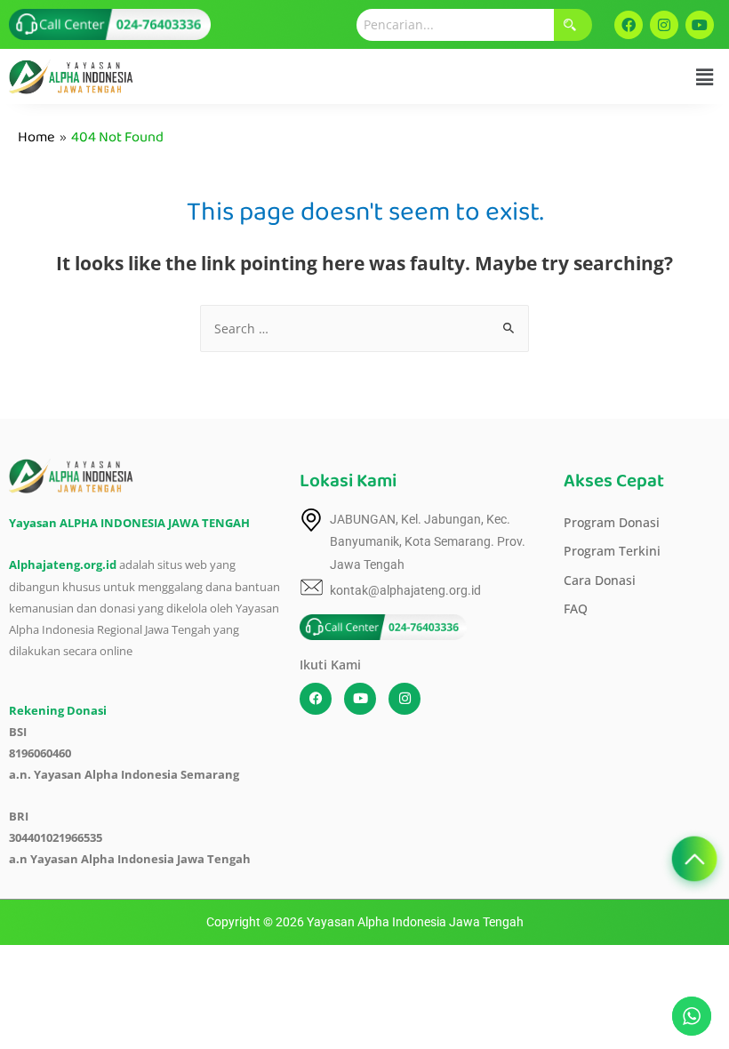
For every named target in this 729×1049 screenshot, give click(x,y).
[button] (705, 76)
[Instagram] (664, 25)
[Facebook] (628, 25)
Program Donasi (612, 522)
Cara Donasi (600, 580)
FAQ (576, 608)
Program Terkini (612, 550)
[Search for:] (364, 328)
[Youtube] (699, 25)
